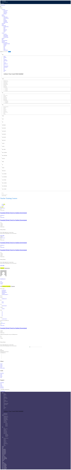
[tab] (36, 204)
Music (2, 39)
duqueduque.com (2, 215)
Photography (3, 41)
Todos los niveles (4, 305)
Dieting (4, 27)
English (3, 308)
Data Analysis (5, 20)
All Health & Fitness (6, 26)
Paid (3, 302)
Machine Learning (6, 22)
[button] (37, 76)
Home (2, 192)
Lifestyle (3, 293)
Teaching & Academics (4, 42)
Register (3, 3)
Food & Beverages (6, 36)
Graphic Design (5, 12)
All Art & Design (6, 10)
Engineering (5, 44)
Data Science (4, 291)
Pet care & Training (6, 37)
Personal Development (4, 40)
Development (3, 23)
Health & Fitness (4, 25)
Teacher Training (2, 217)
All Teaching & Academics (7, 43)
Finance (3, 24)
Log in (1, 3)
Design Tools (5, 11)
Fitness (4, 28)
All (3, 301)
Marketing (3, 38)
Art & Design (3, 9)
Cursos (3, 193)
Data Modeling (5, 21)
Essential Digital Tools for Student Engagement (13, 212)
